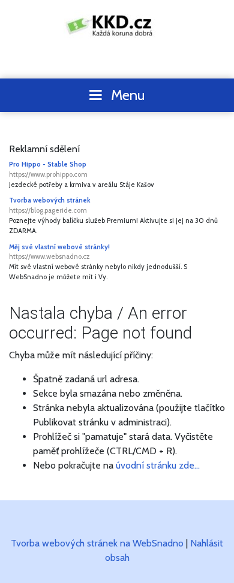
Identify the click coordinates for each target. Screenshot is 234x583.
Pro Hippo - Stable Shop (48, 169)
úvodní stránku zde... (158, 465)
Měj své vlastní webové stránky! (59, 252)
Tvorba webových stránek (50, 205)
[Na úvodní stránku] (117, 25)
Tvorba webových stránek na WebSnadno (97, 543)
